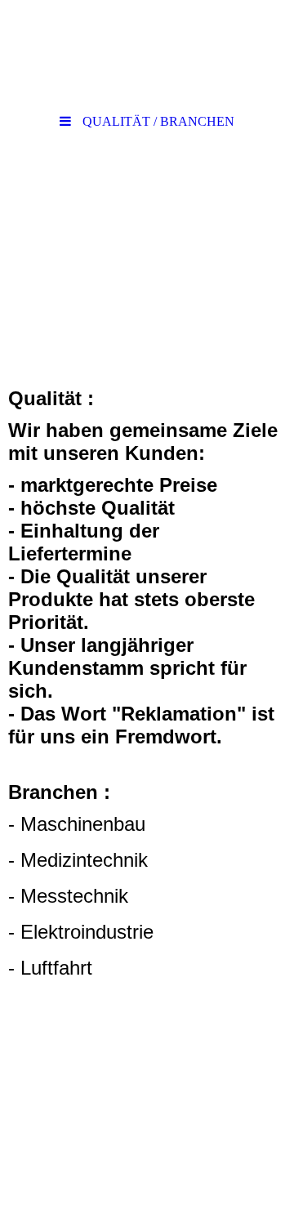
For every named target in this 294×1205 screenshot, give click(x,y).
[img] (147, 53)
